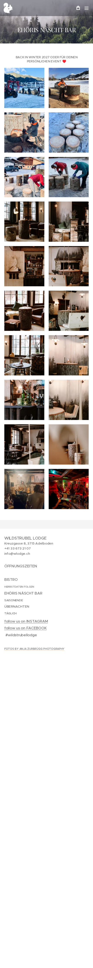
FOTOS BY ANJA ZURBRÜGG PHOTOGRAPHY (34, 648)
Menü (86, 8)
